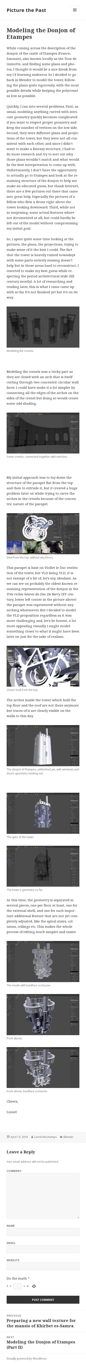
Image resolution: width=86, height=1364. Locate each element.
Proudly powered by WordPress (27, 1358)
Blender (68, 1137)
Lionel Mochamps (45, 1137)
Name (11, 1226)
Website (13, 1260)
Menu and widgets (74, 14)
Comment (14, 1171)
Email (11, 1243)
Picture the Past (26, 10)
